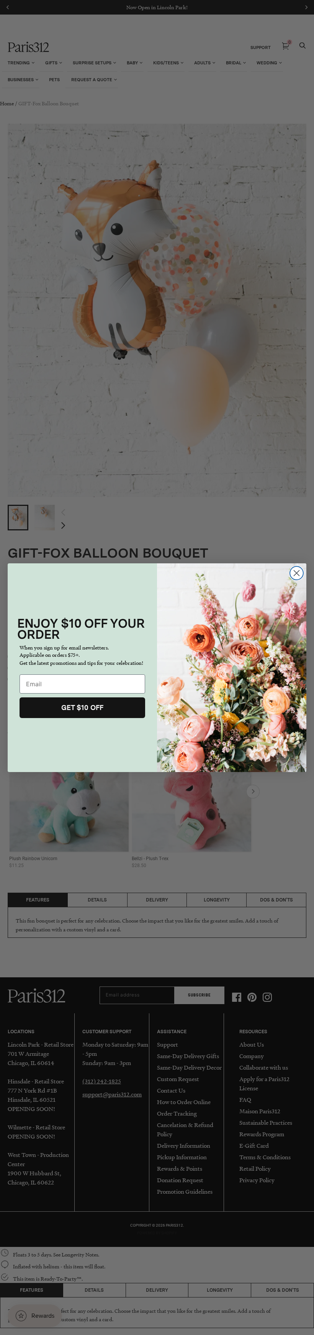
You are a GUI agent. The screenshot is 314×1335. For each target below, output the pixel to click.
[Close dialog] (296, 573)
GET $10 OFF (82, 707)
